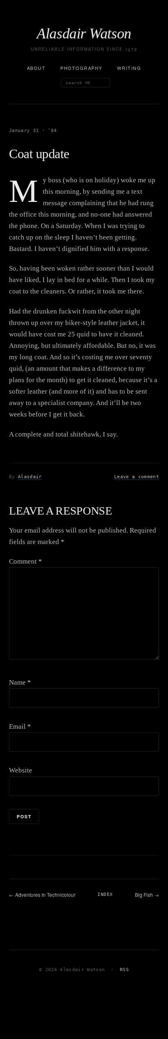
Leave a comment (136, 476)
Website (20, 770)
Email (20, 726)
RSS (124, 969)
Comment (25, 561)
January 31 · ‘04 (33, 130)
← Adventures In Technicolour (42, 894)
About (36, 68)
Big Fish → (147, 894)
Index (105, 894)
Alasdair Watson (84, 33)
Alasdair (30, 476)
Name (20, 682)
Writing (129, 68)
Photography (81, 68)
